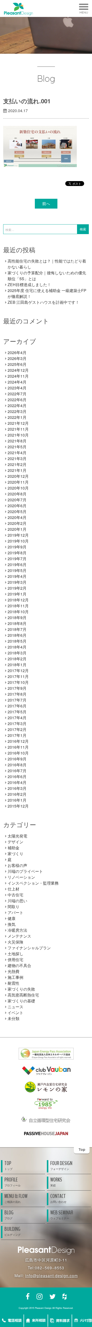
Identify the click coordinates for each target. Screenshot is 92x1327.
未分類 (13, 1018)
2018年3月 (17, 653)
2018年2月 (17, 659)
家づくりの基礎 (21, 1001)
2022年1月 (17, 417)
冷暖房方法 (17, 930)
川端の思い (17, 900)
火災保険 (15, 942)
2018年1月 (17, 664)
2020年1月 (17, 529)
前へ (46, 203)
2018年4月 (17, 647)
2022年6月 (17, 399)
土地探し (15, 953)
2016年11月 (18, 747)
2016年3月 (17, 788)
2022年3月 (17, 411)
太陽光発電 (17, 836)
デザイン (15, 842)
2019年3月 (17, 582)
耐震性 (13, 983)
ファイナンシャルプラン (29, 948)
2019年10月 (18, 541)
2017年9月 (17, 688)
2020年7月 (17, 500)
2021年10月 (18, 435)
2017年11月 (18, 676)
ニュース (15, 1006)
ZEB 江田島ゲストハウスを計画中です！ (43, 302)
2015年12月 (18, 806)
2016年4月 (17, 782)
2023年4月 (17, 388)
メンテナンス (19, 936)
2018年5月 (17, 641)
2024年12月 (18, 370)
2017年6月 (17, 706)
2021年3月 (17, 458)
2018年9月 (17, 617)
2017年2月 (17, 729)
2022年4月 (17, 405)
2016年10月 (18, 753)
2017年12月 (18, 670)
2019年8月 (17, 553)
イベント (15, 1012)
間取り (13, 906)
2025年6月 (17, 364)
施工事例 (15, 977)
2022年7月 (17, 394)
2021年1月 (17, 470)
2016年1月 (17, 800)
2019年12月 (18, 535)
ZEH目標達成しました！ (29, 284)
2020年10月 (18, 488)
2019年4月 (17, 576)
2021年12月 (18, 423)
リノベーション (21, 877)
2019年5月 (17, 570)
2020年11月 (18, 482)
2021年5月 (17, 447)
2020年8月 (17, 494)
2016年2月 (17, 794)
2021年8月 (17, 441)
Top (82, 1149)
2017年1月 (17, 735)
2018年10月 (18, 611)
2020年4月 (17, 517)
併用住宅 (15, 959)
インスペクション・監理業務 (33, 883)
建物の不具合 (19, 965)
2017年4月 (17, 717)
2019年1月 (17, 594)
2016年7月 (17, 770)
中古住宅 (15, 895)
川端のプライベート (25, 871)
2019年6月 (17, 564)
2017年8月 (17, 694)
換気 (11, 924)
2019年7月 (17, 558)
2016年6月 (17, 776)
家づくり (15, 853)
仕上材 (13, 889)
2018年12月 (18, 600)
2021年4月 (17, 452)
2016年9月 (17, 759)
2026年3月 (17, 358)
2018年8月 (17, 623)
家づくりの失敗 (21, 989)
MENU (83, 12)
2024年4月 (17, 382)
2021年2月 (17, 464)
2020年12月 (18, 476)
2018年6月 (17, 635)
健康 (11, 918)
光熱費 (13, 971)
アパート (15, 912)
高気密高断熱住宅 (23, 995)
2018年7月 (17, 629)
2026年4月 (17, 352)
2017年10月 (18, 682)
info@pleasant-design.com (51, 1275)
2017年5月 (17, 712)
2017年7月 (17, 700)
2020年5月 (17, 511)
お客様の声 (17, 865)
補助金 (13, 847)
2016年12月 (18, 741)
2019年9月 (17, 547)
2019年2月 (17, 588)
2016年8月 (17, 765)
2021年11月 (18, 429)
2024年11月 (18, 376)
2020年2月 (17, 523)
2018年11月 (18, 606)
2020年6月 (17, 505)
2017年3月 (17, 723)
